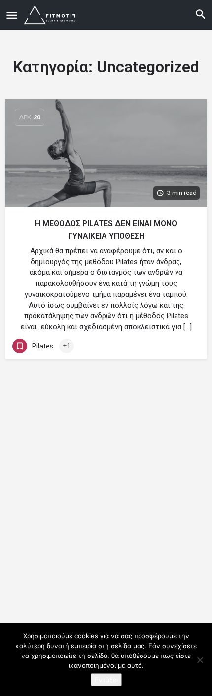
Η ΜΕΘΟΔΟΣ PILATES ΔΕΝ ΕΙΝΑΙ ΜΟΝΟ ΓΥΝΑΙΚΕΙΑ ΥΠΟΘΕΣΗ (106, 230)
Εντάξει (106, 680)
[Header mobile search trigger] (200, 14)
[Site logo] (51, 15)
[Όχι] (200, 660)
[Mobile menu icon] (12, 15)
